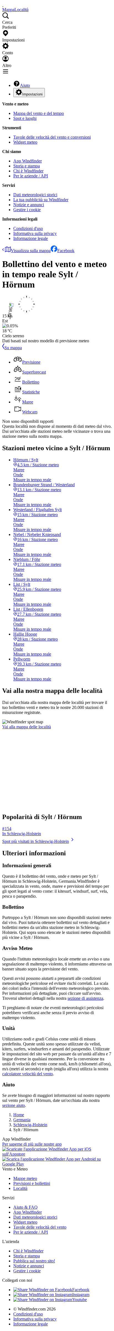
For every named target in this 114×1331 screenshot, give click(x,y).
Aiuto (25, 85)
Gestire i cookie (27, 209)
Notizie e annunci (28, 204)
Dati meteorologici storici (35, 194)
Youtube (79, 1299)
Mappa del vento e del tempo (38, 113)
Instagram (80, 1294)
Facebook (65, 250)
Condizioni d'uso (28, 228)
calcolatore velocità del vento (27, 1073)
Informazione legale (30, 238)
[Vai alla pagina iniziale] (2, 4)
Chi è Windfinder (28, 171)
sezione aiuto (13, 1105)
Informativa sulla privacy (35, 233)
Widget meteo (25, 142)
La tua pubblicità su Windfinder (40, 199)
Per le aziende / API (30, 176)
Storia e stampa (26, 166)
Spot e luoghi (25, 118)
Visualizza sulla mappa (31, 250)
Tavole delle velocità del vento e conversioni (52, 137)
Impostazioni (32, 94)
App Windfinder (27, 161)
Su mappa (13, 347)
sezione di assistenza (85, 998)
